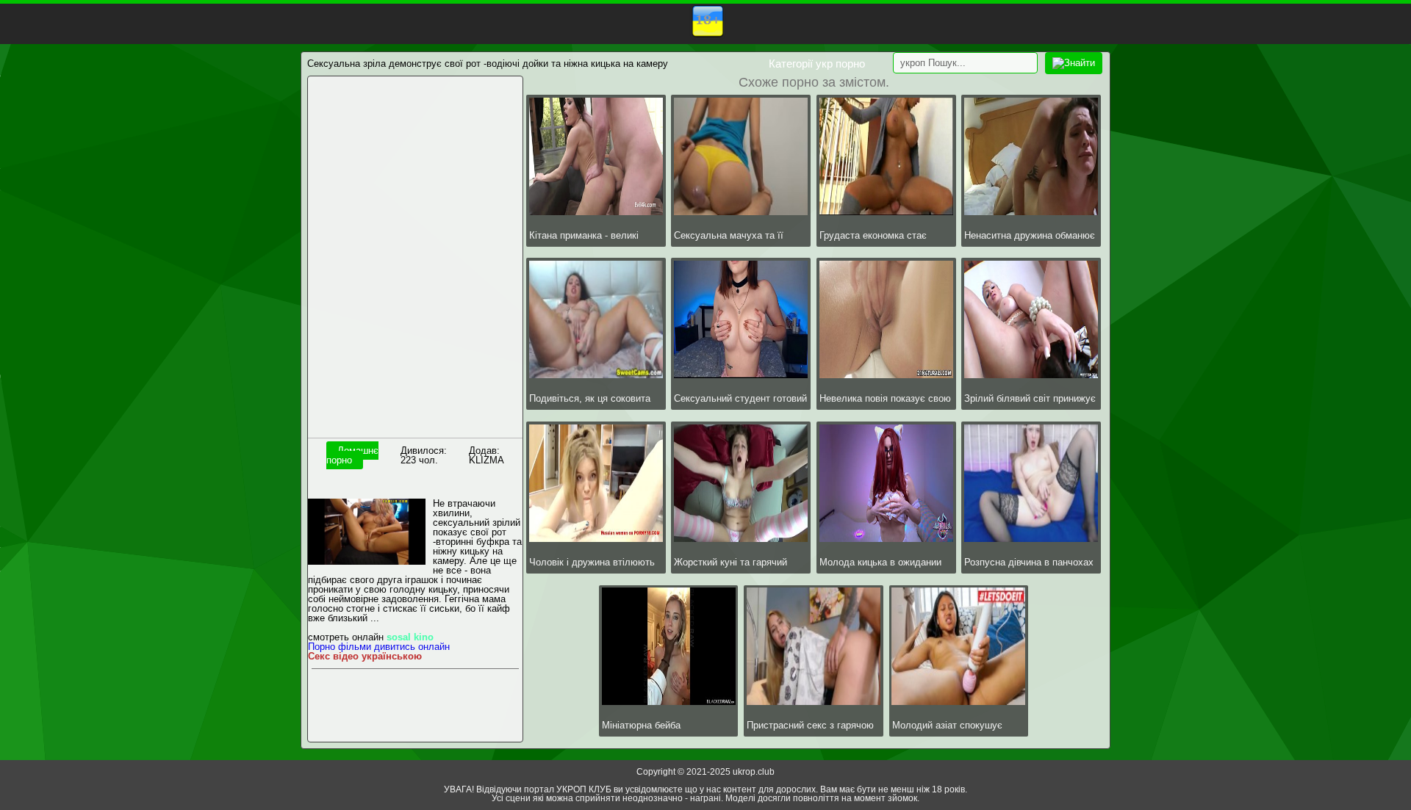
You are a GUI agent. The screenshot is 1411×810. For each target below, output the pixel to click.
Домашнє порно (352, 455)
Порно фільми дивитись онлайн (379, 646)
